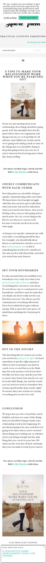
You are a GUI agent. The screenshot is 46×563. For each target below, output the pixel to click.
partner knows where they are (15, 282)
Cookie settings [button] (10, 18)
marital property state (16, 246)
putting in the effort (25, 358)
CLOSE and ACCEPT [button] (28, 18)
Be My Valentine (19, 172)
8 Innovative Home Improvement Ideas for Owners (18, 553)
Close (44, 547)
